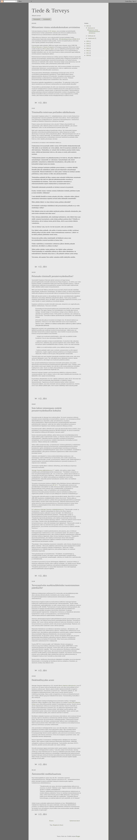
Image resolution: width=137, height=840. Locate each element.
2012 (87, 50)
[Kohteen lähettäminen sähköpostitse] (39, 103)
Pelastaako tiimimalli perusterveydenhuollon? (52, 276)
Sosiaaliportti (46, 19)
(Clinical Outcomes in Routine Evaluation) (43, 47)
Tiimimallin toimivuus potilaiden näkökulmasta (53, 112)
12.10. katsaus (52, 31)
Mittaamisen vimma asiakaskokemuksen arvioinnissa (56, 27)
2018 (87, 46)
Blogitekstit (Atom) (58, 825)
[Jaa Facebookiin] (44, 103)
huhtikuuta (91, 36)
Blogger (78, 836)
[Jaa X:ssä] (42, 103)
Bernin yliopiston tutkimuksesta (67, 685)
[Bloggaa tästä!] (41, 103)
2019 (87, 43)
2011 (87, 53)
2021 (87, 26)
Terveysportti (36, 19)
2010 (87, 55)
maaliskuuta (91, 38)
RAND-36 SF (76, 39)
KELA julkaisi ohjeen (48, 49)
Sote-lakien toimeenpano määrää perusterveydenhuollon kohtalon (47, 409)
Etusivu (51, 820)
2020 (87, 41)
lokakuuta (90, 28)
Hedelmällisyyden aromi (43, 680)
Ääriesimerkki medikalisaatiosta (46, 774)
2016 (87, 48)
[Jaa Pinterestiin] (46, 103)
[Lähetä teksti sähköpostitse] (35, 102)
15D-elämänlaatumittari (65, 39)
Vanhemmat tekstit (75, 820)
